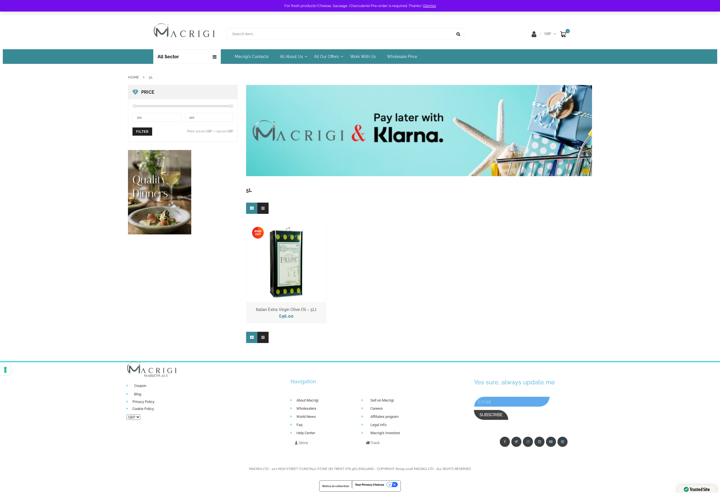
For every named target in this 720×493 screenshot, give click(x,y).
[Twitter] (516, 442)
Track (375, 443)
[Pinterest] (562, 442)
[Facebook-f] (505, 442)
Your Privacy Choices (369, 484)
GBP (547, 34)
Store (303, 443)
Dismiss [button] (429, 6)
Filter (142, 131)
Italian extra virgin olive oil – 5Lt (286, 309)
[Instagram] (528, 442)
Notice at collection (335, 486)
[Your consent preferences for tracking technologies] (5, 369)
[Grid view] (251, 208)
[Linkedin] (539, 442)
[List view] (263, 208)
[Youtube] (551, 442)
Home (133, 77)
